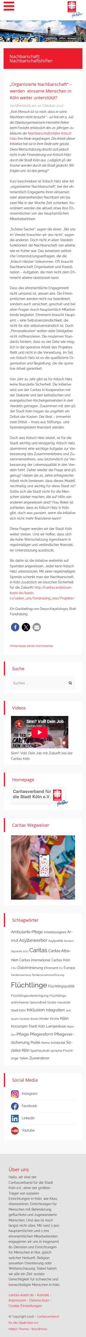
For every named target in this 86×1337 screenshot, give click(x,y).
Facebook (29, 1106)
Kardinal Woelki (29, 1018)
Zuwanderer (39, 1058)
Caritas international (34, 960)
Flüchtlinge (29, 985)
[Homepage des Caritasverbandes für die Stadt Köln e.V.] (39, 797)
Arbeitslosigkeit (55, 932)
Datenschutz (39, 1300)
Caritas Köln (60, 960)
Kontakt (43, 1295)
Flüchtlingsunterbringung (29, 995)
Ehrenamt (51, 968)
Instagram (30, 1094)
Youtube (28, 1130)
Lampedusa (56, 1026)
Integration (55, 1010)
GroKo (51, 1002)
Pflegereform (41, 1034)
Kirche (54, 1018)
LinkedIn (28, 1118)
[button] (15, 627)
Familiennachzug (21, 974)
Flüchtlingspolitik (61, 986)
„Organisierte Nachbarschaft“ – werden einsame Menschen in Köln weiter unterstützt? (41, 90)
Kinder (44, 1018)
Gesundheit (38, 1002)
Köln (64, 1018)
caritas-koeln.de (21, 1295)
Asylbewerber (33, 940)
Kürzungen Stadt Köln (28, 1026)
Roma (45, 1042)
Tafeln (23, 1058)
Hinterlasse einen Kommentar (31, 646)
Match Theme (19, 1329)
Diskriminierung (30, 968)
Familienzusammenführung (48, 974)
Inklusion (36, 1009)
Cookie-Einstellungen (25, 1306)
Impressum (17, 1300)
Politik (35, 1042)
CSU (13, 968)
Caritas (38, 950)
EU (61, 968)
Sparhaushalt (39, 1050)
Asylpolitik (55, 941)
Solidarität (58, 1042)
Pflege (22, 1034)
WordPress (39, 1329)
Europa (69, 968)
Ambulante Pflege (27, 932)
